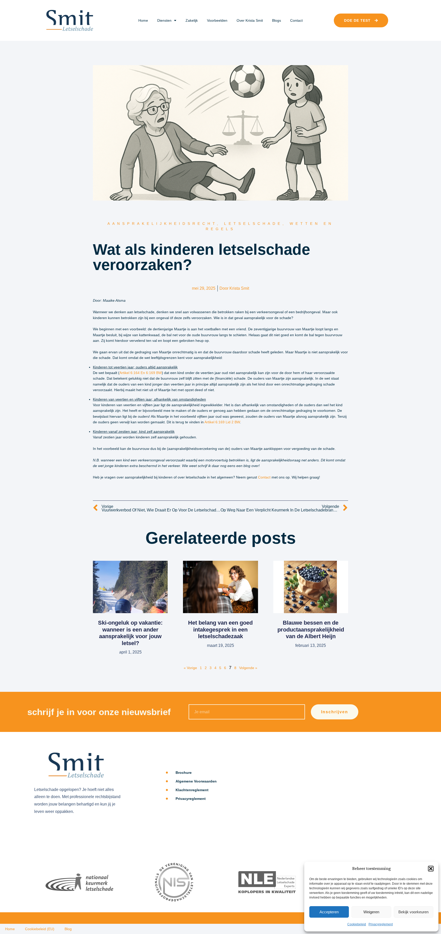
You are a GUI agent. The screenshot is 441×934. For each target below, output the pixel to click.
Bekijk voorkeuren (413, 912)
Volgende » (248, 668)
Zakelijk (192, 20)
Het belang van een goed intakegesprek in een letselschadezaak (220, 629)
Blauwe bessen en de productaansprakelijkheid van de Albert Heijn (310, 629)
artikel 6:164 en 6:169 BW (140, 373)
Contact (296, 20)
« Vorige (190, 668)
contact (264, 477)
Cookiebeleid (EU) (39, 929)
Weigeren (371, 912)
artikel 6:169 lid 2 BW (222, 422)
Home (143, 20)
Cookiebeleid (356, 924)
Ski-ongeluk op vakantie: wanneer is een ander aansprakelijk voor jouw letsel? (130, 633)
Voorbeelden (217, 20)
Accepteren (329, 912)
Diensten (164, 20)
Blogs (276, 20)
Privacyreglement (381, 924)
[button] (430, 868)
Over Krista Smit (250, 20)
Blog (68, 929)
